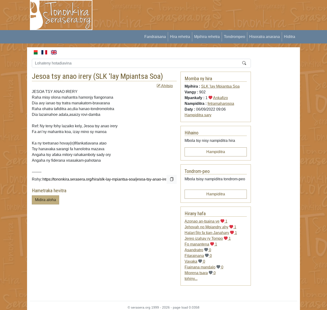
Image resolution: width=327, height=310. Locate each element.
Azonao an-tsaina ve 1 (206, 221)
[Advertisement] (185, 10)
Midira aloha (45, 200)
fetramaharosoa (221, 104)
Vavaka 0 (195, 261)
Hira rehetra (180, 37)
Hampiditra (215, 152)
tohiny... (191, 279)
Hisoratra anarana (264, 37)
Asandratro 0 (198, 250)
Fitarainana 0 (198, 256)
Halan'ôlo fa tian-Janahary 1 (211, 233)
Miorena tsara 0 (200, 273)
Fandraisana (155, 37)
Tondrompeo (234, 37)
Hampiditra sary (198, 115)
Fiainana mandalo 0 (204, 267)
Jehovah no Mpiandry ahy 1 (210, 227)
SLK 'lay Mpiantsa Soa (128, 76)
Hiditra (289, 37)
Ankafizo (220, 98)
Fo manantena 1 (201, 244)
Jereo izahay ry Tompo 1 (208, 238)
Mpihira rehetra (207, 37)
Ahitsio (166, 86)
